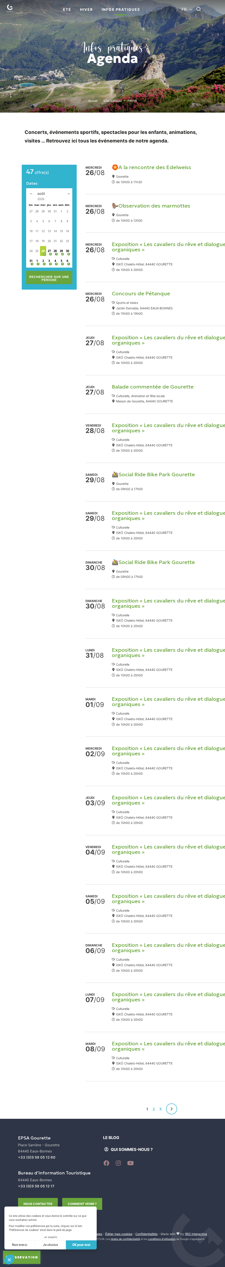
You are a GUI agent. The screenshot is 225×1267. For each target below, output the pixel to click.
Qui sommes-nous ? (132, 1149)
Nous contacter (38, 1204)
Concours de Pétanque (141, 293)
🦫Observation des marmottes (151, 206)
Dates (32, 183)
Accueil (93, 100)
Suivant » (171, 1108)
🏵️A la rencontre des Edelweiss (151, 167)
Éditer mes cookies (118, 1234)
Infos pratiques (121, 9)
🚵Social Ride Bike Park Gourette (153, 474)
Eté (67, 9)
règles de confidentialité (125, 1239)
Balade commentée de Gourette (153, 386)
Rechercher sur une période (49, 278)
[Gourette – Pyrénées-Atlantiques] (14, 13)
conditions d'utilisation (162, 1239)
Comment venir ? (82, 1204)
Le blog (111, 1137)
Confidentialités (146, 1234)
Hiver (86, 9)
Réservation (24, 1257)
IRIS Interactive (196, 1234)
